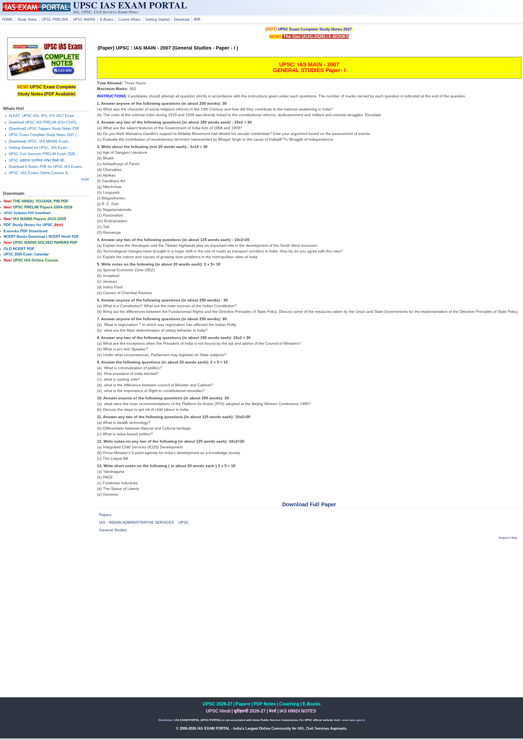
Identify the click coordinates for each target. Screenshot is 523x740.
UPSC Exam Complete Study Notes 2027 (315, 29)
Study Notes (27, 19)
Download (181, 19)
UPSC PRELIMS (55, 19)
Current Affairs (129, 19)
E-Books (107, 19)
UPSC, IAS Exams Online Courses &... (40, 173)
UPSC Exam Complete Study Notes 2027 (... (44, 135)
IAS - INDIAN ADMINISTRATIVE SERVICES (136, 522)
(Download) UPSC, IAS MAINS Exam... (40, 141)
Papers (105, 515)
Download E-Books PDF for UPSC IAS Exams (45, 167)
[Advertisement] (309, 583)
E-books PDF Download (26, 231)
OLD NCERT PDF (19, 248)
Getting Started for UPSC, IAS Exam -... (41, 148)
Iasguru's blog (507, 537)
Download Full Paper (309, 504)
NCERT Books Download (24, 237)
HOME (7, 19)
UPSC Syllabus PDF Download (27, 213)
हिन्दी (197, 19)
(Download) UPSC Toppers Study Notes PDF (44, 129)
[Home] (36, 10)
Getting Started (157, 19)
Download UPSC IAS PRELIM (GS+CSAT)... (44, 122)
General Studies (113, 530)
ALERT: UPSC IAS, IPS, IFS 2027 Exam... (43, 116)
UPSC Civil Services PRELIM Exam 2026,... (44, 154)
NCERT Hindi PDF (63, 237)
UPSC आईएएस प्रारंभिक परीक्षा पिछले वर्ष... (38, 160)
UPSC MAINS (84, 19)
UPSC (183, 522)
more (85, 179)
